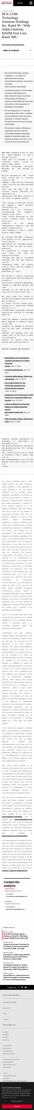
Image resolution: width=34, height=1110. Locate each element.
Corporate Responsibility (9, 1075)
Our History (6, 1034)
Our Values (6, 1032)
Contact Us (6, 1019)
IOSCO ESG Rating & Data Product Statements (15, 1081)
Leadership (6, 1078)
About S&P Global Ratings (10, 1002)
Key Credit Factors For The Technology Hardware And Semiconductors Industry (15, 385)
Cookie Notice (12, 1097)
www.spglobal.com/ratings (12, 817)
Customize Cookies (17, 1101)
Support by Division (8, 1062)
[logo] (7, 3)
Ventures (5, 1037)
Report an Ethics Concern (9, 1064)
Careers (5, 1073)
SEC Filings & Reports (8, 1053)
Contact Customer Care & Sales (11, 1059)
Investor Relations (7, 1045)
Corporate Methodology (14, 370)
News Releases (7, 1048)
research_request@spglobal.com (14, 871)
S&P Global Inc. (9, 1025)
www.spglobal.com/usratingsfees (14, 836)
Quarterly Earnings (8, 1051)
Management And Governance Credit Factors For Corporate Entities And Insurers (19, 397)
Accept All (17, 1106)
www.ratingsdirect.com (23, 819)
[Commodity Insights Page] (19, 987)
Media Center (6, 1008)
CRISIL (5, 1013)
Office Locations (7, 1067)
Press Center (6, 1040)
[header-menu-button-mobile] (31, 3)
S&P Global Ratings (11, 995)
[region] (17, 1096)
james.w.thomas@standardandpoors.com (16, 896)
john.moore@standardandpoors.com (15, 909)
